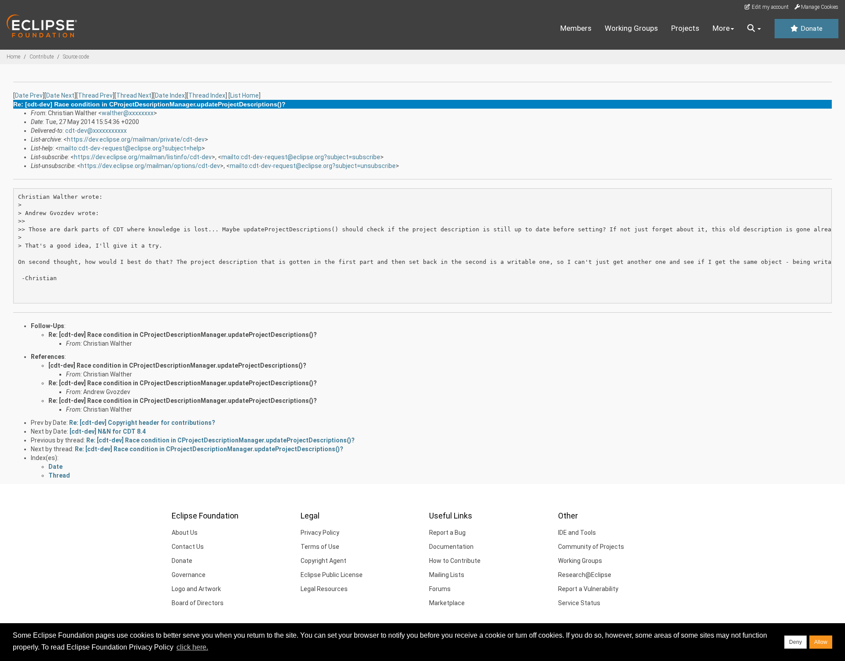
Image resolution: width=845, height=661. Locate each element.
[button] (754, 28)
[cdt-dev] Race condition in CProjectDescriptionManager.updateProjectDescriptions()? (177, 365)
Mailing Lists (446, 574)
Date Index (170, 95)
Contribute (41, 57)
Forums (440, 588)
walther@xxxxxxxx (128, 113)
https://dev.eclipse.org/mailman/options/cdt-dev (150, 165)
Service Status (579, 602)
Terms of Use (320, 546)
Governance (189, 574)
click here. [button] (192, 647)
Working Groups (631, 28)
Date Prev (29, 95)
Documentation (451, 546)
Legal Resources (324, 588)
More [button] (721, 28)
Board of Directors (198, 602)
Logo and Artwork (196, 588)
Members (576, 28)
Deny (795, 642)
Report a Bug (447, 532)
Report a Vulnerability (588, 588)
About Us (185, 532)
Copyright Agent (323, 560)
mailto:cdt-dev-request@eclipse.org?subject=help (130, 148)
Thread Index (206, 95)
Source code (76, 57)
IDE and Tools (577, 532)
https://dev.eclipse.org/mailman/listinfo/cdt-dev (143, 157)
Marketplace (447, 602)
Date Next (60, 95)
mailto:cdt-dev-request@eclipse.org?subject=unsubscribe (313, 165)
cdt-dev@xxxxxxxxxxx (96, 130)
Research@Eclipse (584, 574)
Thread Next (133, 95)
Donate (811, 29)
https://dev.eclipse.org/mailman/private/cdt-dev (136, 139)
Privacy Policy (320, 532)
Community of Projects (591, 546)
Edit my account (769, 7)
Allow (820, 642)
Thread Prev (95, 95)
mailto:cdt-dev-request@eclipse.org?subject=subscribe (300, 157)
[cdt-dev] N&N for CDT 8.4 (108, 431)
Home (13, 57)
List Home (244, 95)
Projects (685, 28)
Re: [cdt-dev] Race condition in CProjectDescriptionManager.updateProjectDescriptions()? (182, 334)
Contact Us (188, 546)
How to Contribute (455, 560)
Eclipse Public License (332, 574)
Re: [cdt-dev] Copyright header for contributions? (142, 422)
